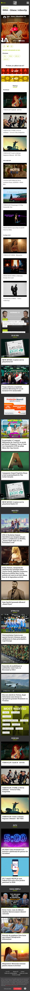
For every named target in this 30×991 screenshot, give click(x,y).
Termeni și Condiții (16, 975)
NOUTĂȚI (15, 511)
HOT (16, 71)
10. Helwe (6, 732)
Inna (5, 56)
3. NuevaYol (6, 716)
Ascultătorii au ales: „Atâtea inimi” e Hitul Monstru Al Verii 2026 (14, 324)
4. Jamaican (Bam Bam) (10, 720)
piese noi (6, 59)
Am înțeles (18, 988)
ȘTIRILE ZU (15, 611)
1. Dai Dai (5, 712)
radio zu (17, 56)
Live (3, 3)
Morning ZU (15, 312)
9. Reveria (19, 728)
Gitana (10, 56)
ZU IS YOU (15, 335)
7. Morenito (16, 724)
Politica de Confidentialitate (10, 973)
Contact (22, 971)
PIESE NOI (5, 8)
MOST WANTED (15, 709)
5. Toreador (24, 720)
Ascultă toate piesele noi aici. (11, 50)
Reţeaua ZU (15, 971)
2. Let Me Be (15, 712)
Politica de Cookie (23, 973)
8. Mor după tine (8, 728)
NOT (15, 78)
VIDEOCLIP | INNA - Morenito (12, 255)
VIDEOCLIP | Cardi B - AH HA (12, 110)
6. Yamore (6, 724)
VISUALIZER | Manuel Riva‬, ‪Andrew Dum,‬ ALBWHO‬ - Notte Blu (13, 182)
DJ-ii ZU (7, 971)
